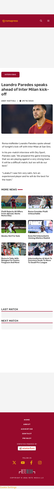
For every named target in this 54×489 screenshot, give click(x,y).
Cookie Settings (8, 487)
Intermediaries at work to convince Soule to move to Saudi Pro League (40, 260)
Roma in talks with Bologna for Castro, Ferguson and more (10, 260)
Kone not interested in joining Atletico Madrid (39, 237)
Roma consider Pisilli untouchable (38, 212)
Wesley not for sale (10, 236)
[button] (41, 21)
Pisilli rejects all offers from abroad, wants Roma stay (12, 213)
